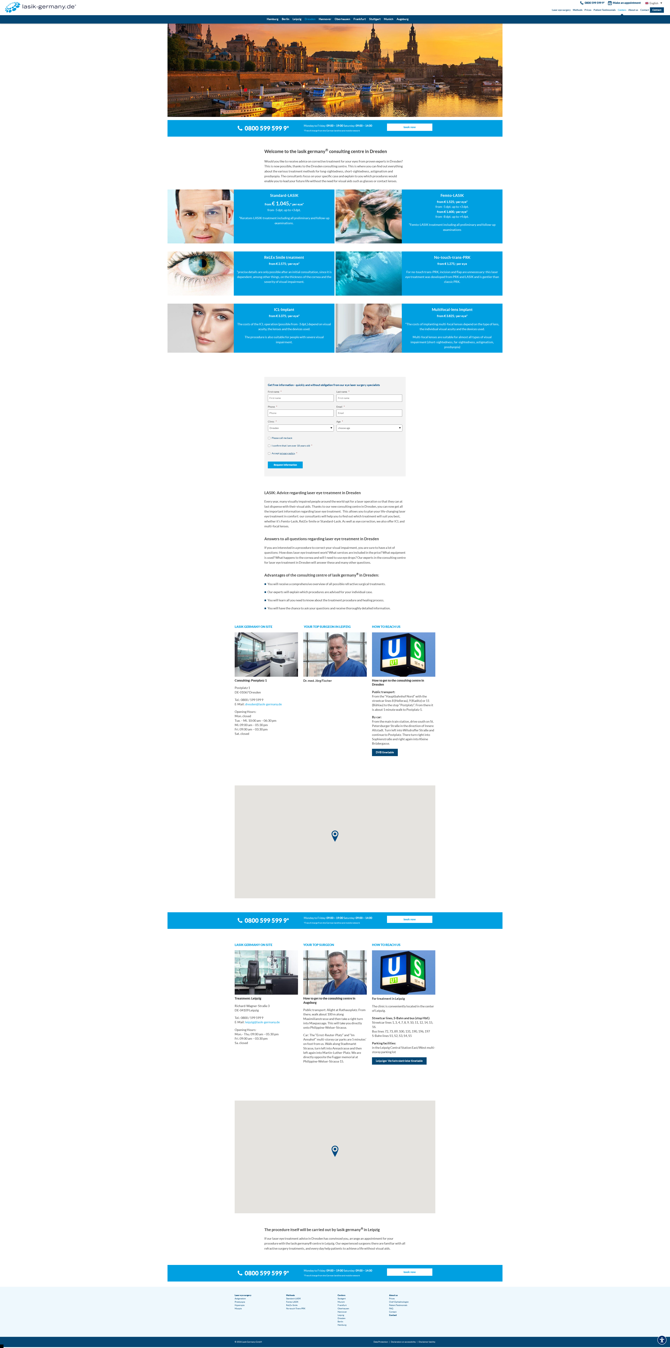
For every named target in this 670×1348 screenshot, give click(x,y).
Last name (342, 391)
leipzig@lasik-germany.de (262, 1022)
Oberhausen (342, 19)
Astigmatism (240, 1298)
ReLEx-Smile (291, 1305)
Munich (388, 19)
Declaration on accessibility (403, 1342)
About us (633, 10)
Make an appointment (627, 2)
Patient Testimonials (605, 10)
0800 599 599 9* (595, 2)
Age (339, 421)
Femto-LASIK (292, 1302)
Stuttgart (375, 19)
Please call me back (282, 438)
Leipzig (297, 19)
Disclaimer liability (427, 1342)
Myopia (238, 1308)
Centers (622, 10)
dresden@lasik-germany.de (263, 704)
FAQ (391, 1308)
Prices (588, 10)
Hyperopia (239, 1305)
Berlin (285, 19)
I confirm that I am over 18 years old (292, 445)
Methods (577, 10)
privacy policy (287, 453)
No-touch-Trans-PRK (295, 1308)
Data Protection (381, 1342)
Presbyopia (240, 1302)
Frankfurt (359, 19)
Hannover (325, 19)
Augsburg (402, 19)
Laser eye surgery (561, 10)
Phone (272, 406)
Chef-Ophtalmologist (398, 1302)
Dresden (310, 19)
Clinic (272, 421)
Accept (284, 453)
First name (275, 391)
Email (340, 406)
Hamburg (272, 19)
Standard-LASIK (293, 1298)
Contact (644, 10)
